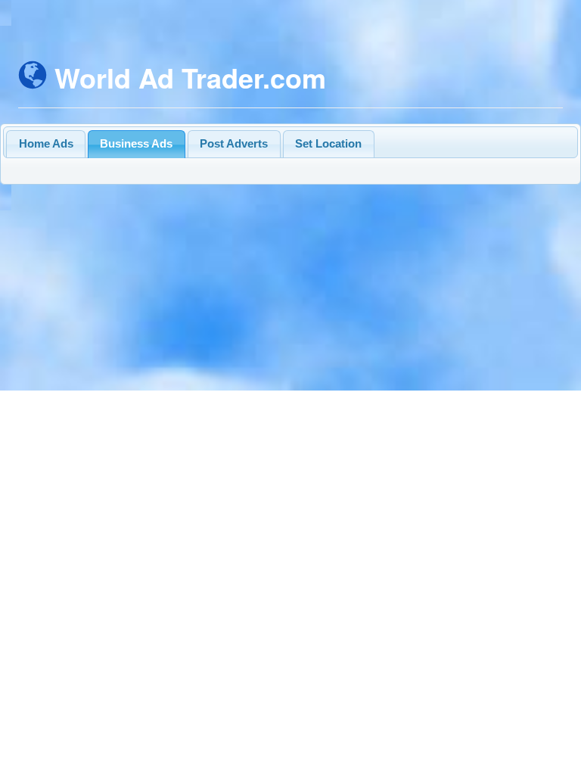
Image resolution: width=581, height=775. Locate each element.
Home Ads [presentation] (46, 143)
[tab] (45, 143)
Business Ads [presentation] (136, 143)
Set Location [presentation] (328, 143)
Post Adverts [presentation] (234, 143)
